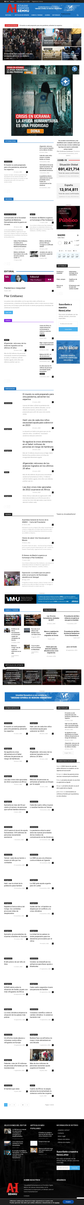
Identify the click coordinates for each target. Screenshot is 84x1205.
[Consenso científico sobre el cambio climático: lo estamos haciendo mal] (42, 1004)
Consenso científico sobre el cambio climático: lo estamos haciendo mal (41, 1015)
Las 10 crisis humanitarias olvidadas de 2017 (51, 618)
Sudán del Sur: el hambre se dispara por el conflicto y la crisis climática (40, 909)
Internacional (9, 51)
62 (23, 1105)
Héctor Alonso (51, 622)
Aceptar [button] (68, 1202)
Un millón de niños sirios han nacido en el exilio (12, 617)
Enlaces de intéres (64, 1139)
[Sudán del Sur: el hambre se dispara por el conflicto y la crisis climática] (42, 898)
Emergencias (48, 38)
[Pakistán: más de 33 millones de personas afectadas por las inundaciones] (16, 1055)
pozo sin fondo (72, 647)
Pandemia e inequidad (14, 288)
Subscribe (75, 1168)
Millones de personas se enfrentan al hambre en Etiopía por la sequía (41, 782)
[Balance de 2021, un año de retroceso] (34, 355)
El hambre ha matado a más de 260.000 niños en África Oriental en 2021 (46, 1134)
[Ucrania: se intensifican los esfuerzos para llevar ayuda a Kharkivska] (42, 953)
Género (66, 50)
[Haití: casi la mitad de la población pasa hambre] (16, 875)
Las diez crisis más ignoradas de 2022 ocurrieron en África (37, 488)
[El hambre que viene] (16, 1080)
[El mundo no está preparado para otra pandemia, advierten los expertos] (22, 44)
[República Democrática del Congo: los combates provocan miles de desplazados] (16, 898)
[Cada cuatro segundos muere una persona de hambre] (42, 979)
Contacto (61, 1133)
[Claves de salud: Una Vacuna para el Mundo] (12, 544)
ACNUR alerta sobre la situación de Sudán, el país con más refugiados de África (16, 989)
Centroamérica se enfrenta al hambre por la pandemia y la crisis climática (68, 794)
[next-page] (8, 191)
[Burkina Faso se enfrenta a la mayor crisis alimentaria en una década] (42, 1030)
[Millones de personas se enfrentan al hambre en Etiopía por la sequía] (42, 771)
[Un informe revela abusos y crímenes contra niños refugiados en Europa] (16, 1030)
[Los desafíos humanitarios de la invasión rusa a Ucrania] (32, 677)
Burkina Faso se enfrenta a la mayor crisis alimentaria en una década (41, 1040)
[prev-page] (5, 191)
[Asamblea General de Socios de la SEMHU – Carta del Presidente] (12, 526)
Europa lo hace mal (44, 1141)
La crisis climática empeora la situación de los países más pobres (15, 1015)
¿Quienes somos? (64, 1130)
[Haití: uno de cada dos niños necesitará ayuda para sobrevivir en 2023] (61, 37)
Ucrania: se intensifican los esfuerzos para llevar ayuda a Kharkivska (41, 964)
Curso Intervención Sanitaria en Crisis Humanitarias (17, 1143)
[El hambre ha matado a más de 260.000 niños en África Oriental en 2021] (33, 1134)
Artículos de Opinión (10, 214)
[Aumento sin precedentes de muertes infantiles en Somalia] (16, 926)
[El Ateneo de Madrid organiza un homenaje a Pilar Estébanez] (42, 209)
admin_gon (50, 655)
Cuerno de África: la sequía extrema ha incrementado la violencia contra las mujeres (45, 329)
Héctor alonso (8, 172)
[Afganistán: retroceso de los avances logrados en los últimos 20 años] (71, 53)
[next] (78, 25)
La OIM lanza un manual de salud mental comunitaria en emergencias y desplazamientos (19, 1133)
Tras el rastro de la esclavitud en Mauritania (36, 647)
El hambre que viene (11, 1089)
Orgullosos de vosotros (73, 280)
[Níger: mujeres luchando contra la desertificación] (34, 344)
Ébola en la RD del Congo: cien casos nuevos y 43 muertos (46, 1150)
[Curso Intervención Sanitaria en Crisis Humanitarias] (7, 1143)
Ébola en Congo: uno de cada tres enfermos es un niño (16, 649)
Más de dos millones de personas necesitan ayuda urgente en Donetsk (40, 1065)
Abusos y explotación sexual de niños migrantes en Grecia (51, 633)
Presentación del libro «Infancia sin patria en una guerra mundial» (71, 618)
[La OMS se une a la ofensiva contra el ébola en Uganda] (42, 850)
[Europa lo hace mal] (33, 1143)
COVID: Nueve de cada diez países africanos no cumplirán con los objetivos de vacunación (67, 768)
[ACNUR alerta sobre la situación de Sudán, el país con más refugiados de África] (16, 979)
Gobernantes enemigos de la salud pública (73, 273)
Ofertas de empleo (64, 1142)
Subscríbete (68, 329)
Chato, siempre (61, 279)
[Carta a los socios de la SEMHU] (52, 677)
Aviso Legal (61, 1136)
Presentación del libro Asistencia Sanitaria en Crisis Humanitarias (71, 633)
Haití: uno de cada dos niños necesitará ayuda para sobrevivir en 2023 (38, 422)
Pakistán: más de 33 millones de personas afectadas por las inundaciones (16, 1065)
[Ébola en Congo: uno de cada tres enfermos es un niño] (7, 647)
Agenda (33, 214)
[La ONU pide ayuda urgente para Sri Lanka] (42, 875)
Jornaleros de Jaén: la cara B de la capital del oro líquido (46, 254)
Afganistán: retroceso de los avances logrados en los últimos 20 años (47, 148)
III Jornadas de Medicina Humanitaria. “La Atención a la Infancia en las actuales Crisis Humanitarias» (19, 1154)
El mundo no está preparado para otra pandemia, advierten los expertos (41, 25)
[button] (77, 15)
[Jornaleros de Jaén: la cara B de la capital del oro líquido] (34, 254)
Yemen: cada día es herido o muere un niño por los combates (15, 860)
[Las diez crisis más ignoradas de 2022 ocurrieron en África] (12, 491)
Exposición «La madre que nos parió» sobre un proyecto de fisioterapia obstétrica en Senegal (36, 575)
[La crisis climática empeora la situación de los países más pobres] (16, 1004)
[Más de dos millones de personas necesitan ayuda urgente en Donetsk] (42, 1055)
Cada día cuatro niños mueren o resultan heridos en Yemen (46, 157)
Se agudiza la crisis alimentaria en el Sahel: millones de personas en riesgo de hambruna (38, 444)
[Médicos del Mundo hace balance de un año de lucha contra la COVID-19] (8, 254)
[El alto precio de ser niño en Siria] (16, 953)
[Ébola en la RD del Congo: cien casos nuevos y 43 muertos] (33, 1150)
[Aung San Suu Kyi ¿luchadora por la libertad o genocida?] (71, 677)
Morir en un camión (60, 286)
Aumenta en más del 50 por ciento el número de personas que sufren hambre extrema (15, 807)
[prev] (74, 25)
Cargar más (67, 753)
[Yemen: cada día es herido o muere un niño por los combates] (16, 850)
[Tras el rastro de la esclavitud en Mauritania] (27, 647)
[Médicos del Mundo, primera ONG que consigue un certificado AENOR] (34, 243)
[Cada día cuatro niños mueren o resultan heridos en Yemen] (34, 158)
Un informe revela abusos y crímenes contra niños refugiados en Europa (14, 1040)
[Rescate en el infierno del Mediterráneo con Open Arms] (27, 630)
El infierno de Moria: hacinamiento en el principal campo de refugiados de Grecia (15, 634)
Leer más (8, 312)
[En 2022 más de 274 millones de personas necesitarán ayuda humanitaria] (34, 367)
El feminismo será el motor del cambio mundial (74, 287)
